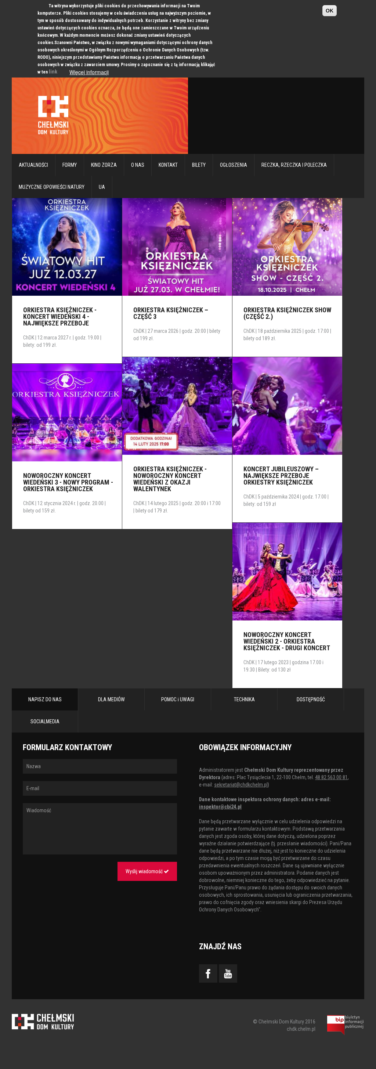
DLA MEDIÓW (111, 699)
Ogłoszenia (233, 165)
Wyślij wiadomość (145, 871)
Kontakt (168, 165)
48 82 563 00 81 (331, 777)
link (53, 72)
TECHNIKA (244, 699)
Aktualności (33, 165)
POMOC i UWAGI (177, 699)
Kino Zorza (104, 165)
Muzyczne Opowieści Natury (51, 187)
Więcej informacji (89, 72)
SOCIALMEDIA (44, 721)
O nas (137, 165)
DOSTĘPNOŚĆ (311, 699)
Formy (69, 165)
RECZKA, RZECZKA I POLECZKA (294, 165)
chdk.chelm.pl (301, 1029)
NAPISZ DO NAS (45, 699)
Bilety (199, 165)
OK (329, 11)
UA (102, 187)
